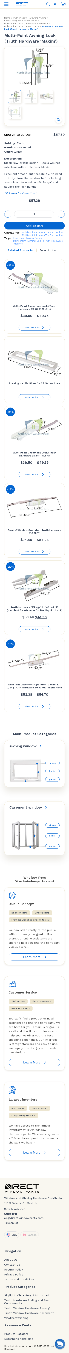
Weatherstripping (16, 1318)
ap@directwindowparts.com (24, 1218)
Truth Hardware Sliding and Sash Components (27, 1302)
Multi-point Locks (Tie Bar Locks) (21, 26)
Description (48, 250)
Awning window (23, 746)
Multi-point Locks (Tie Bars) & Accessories (27, 23)
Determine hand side (18, 1338)
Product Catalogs (16, 1334)
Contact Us (12, 1264)
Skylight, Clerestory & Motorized (26, 1295)
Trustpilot (11, 1223)
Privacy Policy (13, 1274)
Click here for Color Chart (20, 193)
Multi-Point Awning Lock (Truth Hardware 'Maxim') (38, 242)
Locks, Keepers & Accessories (20, 20)
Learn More (31, 1062)
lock (15, 238)
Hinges (52, 763)
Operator (52, 779)
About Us (10, 1259)
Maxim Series (34, 238)
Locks (52, 771)
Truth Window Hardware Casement (29, 1313)
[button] (58, 120)
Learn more (32, 957)
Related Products (20, 250)
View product (32, 327)
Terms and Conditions (19, 1279)
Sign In (55, 4)
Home (7, 18)
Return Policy (13, 1269)
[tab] (20, 250)
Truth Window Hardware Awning (29, 18)
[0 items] (63, 4)
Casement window (25, 807)
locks (22, 238)
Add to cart (34, 226)
